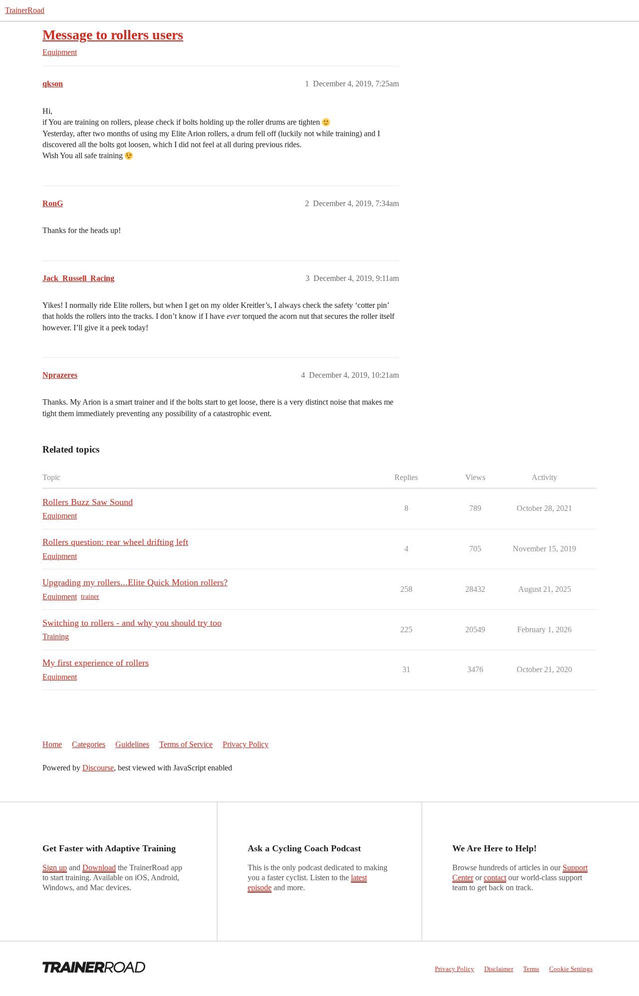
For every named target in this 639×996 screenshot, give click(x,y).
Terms (531, 969)
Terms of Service (186, 744)
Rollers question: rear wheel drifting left (115, 542)
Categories (88, 744)
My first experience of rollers (95, 663)
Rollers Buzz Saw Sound (87, 502)
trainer (90, 596)
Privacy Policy (246, 744)
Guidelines (132, 744)
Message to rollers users (112, 34)
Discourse (98, 767)
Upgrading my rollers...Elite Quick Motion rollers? (135, 582)
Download (99, 867)
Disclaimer (498, 969)
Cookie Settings (571, 969)
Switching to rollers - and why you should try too (132, 623)
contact (495, 877)
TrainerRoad (24, 10)
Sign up (54, 867)
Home (52, 744)
